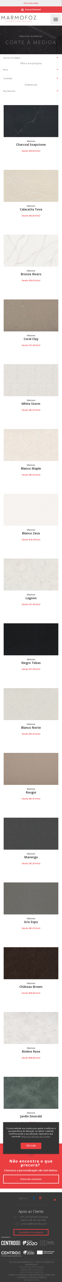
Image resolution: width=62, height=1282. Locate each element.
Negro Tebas (31, 662)
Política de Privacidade (31, 1267)
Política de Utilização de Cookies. (36, 1136)
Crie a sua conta (31, 3)
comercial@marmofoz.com (33, 1223)
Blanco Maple (31, 468)
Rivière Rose (31, 1051)
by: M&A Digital (32, 1280)
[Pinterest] (40, 1198)
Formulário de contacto (31, 1232)
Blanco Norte (31, 727)
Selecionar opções (31, 154)
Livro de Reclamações (32, 1272)
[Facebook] (34, 1198)
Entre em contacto (31, 1179)
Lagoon (31, 598)
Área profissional (33, 9)
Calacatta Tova (31, 209)
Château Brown (30, 986)
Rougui (31, 792)
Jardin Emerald (31, 1116)
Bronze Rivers (31, 274)
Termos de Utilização (31, 1269)
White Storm (30, 403)
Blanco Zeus (31, 533)
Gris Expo (31, 922)
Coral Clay (31, 339)
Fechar (31, 1145)
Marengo (31, 857)
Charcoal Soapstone (31, 144)
